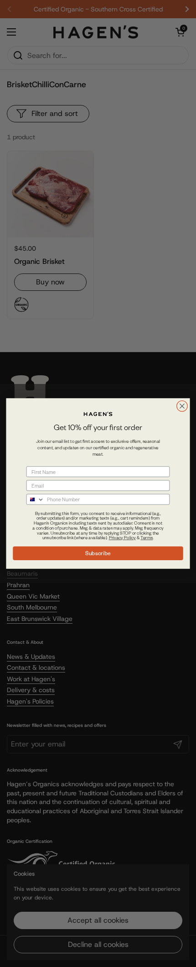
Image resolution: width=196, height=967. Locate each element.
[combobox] (35, 499)
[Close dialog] (182, 406)
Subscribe (98, 553)
